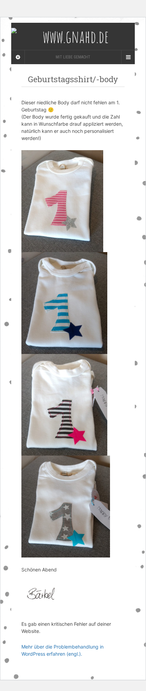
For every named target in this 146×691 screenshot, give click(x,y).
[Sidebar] (18, 57)
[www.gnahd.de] (73, 36)
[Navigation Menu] (128, 57)
